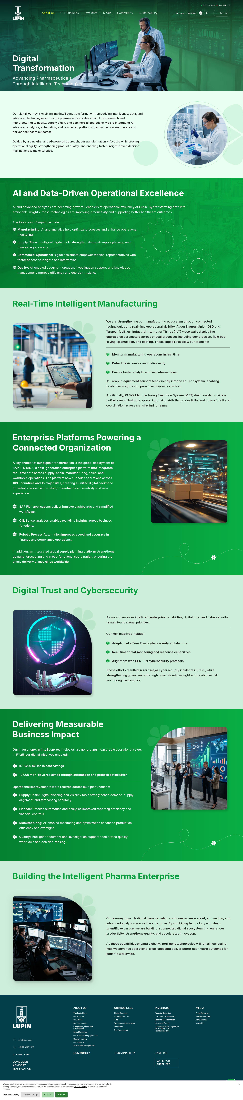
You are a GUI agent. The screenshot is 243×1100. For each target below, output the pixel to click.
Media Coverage (203, 1016)
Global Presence (80, 1032)
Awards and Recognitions (84, 1046)
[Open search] (207, 13)
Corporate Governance (164, 1016)
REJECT (47, 1095)
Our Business (69, 13)
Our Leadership (79, 1023)
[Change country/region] (200, 13)
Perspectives (201, 1020)
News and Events (162, 1023)
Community (125, 13)
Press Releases (202, 1013)
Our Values (78, 1020)
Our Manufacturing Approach (85, 1035)
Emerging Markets (121, 1016)
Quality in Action (80, 1039)
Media (107, 13)
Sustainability (148, 13)
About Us (48, 13)
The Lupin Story (80, 1013)
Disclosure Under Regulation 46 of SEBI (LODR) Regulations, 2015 (167, 1029)
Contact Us (21, 1054)
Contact (192, 13)
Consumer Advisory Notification (22, 1065)
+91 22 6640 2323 (26, 1047)
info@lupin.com (25, 1040)
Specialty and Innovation (124, 1023)
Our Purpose (78, 1016)
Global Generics (120, 1013)
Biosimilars (118, 1027)
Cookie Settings (80, 1087)
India (116, 1020)
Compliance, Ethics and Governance (83, 1028)
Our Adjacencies (121, 1030)
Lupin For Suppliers (163, 1062)
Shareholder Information (165, 1020)
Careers (180, 13)
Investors (91, 13)
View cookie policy (11, 1095)
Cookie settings (31, 1095)
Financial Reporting (163, 1013)
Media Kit (199, 1023)
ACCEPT (61, 1095)
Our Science (78, 1042)
